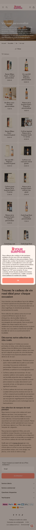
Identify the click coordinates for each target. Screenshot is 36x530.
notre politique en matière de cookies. (14, 275)
